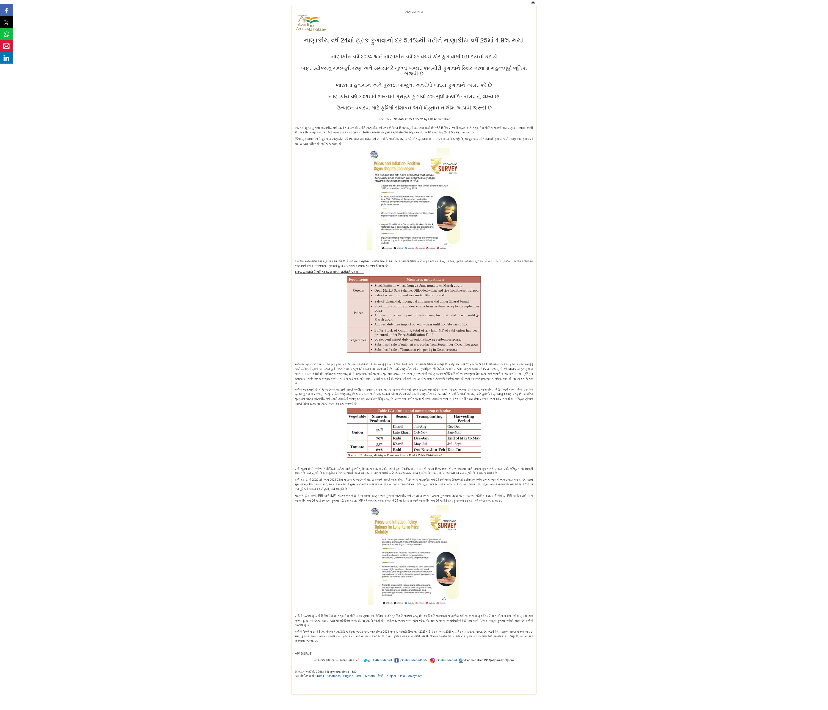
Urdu (359, 676)
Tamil (321, 676)
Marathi (370, 676)
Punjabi (391, 676)
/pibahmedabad (446, 660)
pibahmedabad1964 (414, 660)
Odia (402, 676)
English (348, 676)
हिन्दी (381, 676)
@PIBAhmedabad (379, 660)
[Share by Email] (6, 46)
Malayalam (415, 676)
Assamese (334, 676)
